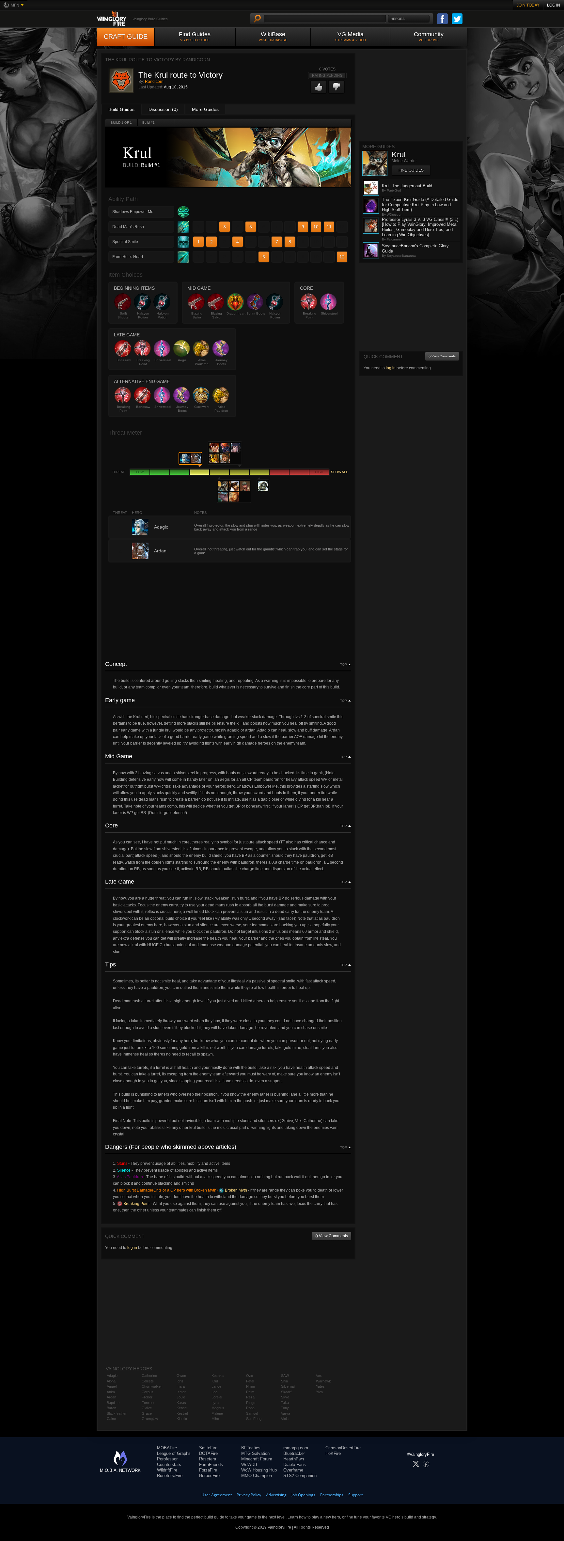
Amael (112, 1386)
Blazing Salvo (196, 315)
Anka (111, 1392)
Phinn (250, 1386)
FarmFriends (211, 1464)
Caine (111, 1419)
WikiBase (273, 36)
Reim (250, 1392)
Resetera (207, 1458)
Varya (285, 1413)
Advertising (276, 1495)
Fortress (148, 1403)
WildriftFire (167, 1470)
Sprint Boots (255, 313)
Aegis (182, 360)
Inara (181, 1386)
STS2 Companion (300, 1475)
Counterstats (169, 1464)
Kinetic (182, 1419)
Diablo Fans (294, 1464)
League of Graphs (174, 1453)
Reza (250, 1397)
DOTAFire (208, 1453)
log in (132, 1247)
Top (343, 664)
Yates (320, 1386)
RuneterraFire (169, 1475)
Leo (214, 1392)
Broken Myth (235, 1190)
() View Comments (331, 1236)
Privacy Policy (249, 1495)
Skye (285, 1397)
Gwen (181, 1376)
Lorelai (217, 1397)
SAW (285, 1376)
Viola (285, 1419)
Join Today (528, 5)
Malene (217, 1413)
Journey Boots (221, 362)
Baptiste (113, 1403)
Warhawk (323, 1381)
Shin (284, 1381)
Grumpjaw (150, 1419)
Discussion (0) (163, 109)
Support (355, 1495)
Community (429, 36)
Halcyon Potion (143, 315)
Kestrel (182, 1413)
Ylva (319, 1392)
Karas (181, 1403)
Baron (111, 1408)
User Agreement (216, 1495)
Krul (215, 1381)
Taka (285, 1403)
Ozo (249, 1376)
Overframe (293, 1470)
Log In (553, 5)
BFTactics (250, 1447)
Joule (181, 1397)
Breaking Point (309, 315)
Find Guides (195, 36)
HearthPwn (293, 1458)
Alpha (111, 1381)
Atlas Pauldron (202, 362)
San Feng (253, 1419)
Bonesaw (124, 360)
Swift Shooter (124, 315)
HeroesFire (209, 1475)
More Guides (205, 109)
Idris (180, 1381)
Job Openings (303, 1495)
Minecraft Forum (256, 1458)
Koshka (218, 1376)
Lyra (215, 1403)
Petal (250, 1381)
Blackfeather (117, 1413)
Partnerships (331, 1495)
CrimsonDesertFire (343, 1447)
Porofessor (167, 1458)
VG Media (350, 36)
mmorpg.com (295, 1447)
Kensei (182, 1408)
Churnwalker (152, 1386)
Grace (147, 1413)
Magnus (218, 1408)
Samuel (252, 1413)
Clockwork (201, 406)
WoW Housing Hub (259, 1470)
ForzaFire (208, 1470)
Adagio (112, 1376)
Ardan (111, 1397)
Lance (216, 1386)
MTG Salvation (255, 1453)
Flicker (147, 1397)
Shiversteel (329, 313)
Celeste (148, 1381)
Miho (215, 1419)
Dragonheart (236, 313)
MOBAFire (167, 1447)
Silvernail (288, 1386)
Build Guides (121, 109)
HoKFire (333, 1453)
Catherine (149, 1376)
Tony (285, 1408)
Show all (339, 472)
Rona (250, 1408)
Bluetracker (294, 1453)
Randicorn (154, 81)
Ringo (250, 1403)
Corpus (147, 1392)
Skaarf (286, 1392)
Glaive (147, 1408)
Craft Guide (126, 36)
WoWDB (249, 1464)
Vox (319, 1376)
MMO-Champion (256, 1475)
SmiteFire (208, 1447)
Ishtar (181, 1392)
